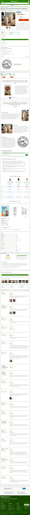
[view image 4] (13, 281)
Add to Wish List (23, 23)
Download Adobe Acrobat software (16, 229)
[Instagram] (1, 501)
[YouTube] (3, 501)
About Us (18, 504)
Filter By (12, 286)
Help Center (26, 504)
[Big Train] (6, 64)
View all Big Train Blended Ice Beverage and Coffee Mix (18, 64)
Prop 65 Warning (18, 201)
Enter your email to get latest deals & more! (8, 488)
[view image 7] (23, 281)
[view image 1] (3, 281)
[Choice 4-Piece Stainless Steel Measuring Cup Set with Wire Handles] (13, 75)
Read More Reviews (15, 106)
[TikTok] (7, 501)
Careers (18, 506)
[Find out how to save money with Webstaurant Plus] (1, 73)
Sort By (2, 286)
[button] (7, 27)
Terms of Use (18, 156)
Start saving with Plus (9, 493)
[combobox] (15, 3)
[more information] (10, 48)
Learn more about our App (23, 493)
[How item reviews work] (10, 259)
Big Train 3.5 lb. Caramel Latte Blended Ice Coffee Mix (10, 182)
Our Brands (18, 505)
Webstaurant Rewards (3, 505)
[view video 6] (20, 281)
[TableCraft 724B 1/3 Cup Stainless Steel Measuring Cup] (5, 75)
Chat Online (26, 507)
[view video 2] (14, 300)
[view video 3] (9, 281)
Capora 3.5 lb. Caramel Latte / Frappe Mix (18, 182)
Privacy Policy (21, 156)
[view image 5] (16, 281)
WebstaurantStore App (3, 506)
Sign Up (24, 488)
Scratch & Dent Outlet (11, 505)
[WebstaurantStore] (10, 496)
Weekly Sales (10, 506)
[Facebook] (5, 501)
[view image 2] (6, 281)
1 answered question (10, 10)
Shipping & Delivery (27, 508)
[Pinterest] (9, 501)
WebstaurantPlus (2, 504)
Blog (9, 504)
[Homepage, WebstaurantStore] (15, 1)
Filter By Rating (21, 286)
